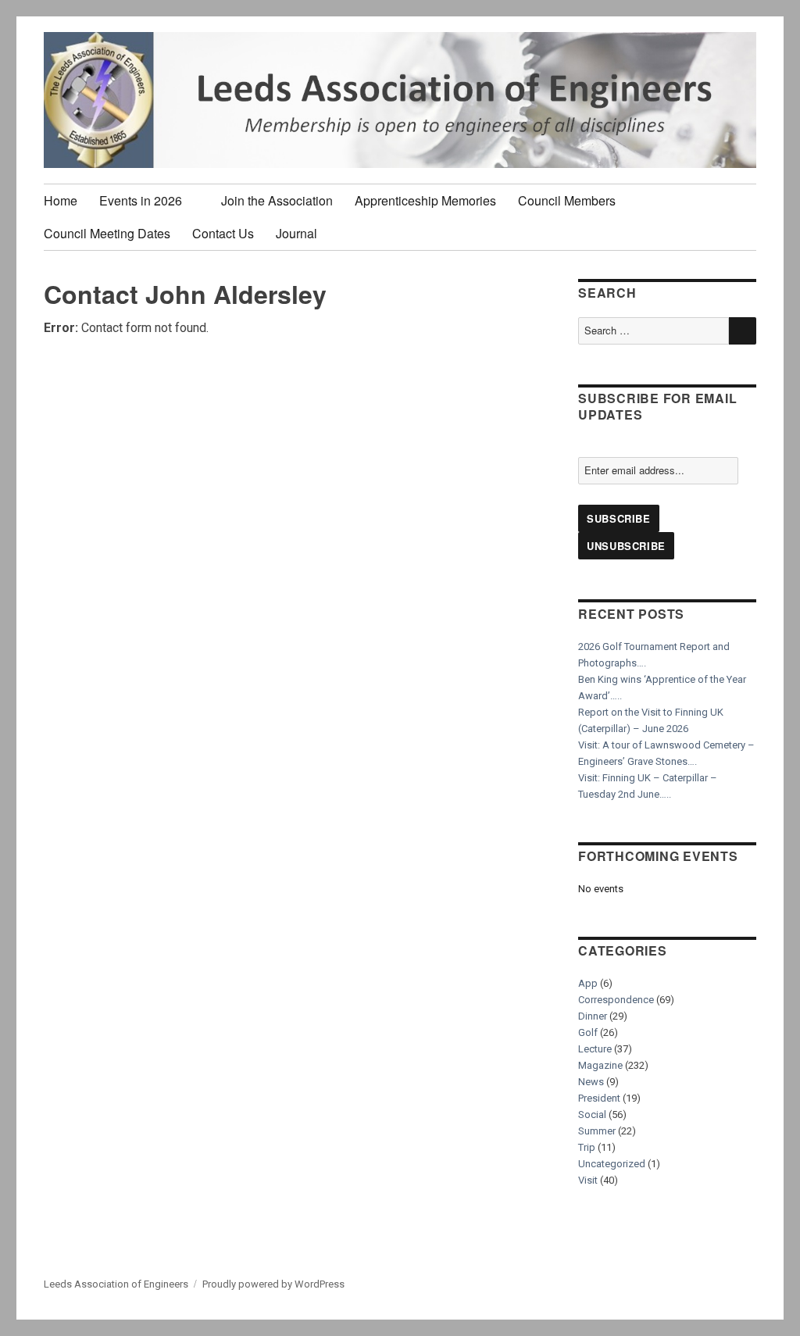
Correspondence (616, 1000)
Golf (588, 1032)
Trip (586, 1147)
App (588, 983)
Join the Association (277, 200)
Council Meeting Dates (107, 233)
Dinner (592, 1016)
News (591, 1082)
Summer (597, 1131)
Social (592, 1114)
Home (60, 200)
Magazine (600, 1065)
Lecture (595, 1049)
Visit (588, 1180)
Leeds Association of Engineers (116, 1284)
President (599, 1098)
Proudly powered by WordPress (273, 1284)
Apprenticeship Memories (425, 200)
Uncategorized (611, 1164)
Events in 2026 (140, 200)
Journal (296, 233)
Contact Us (223, 233)
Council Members (567, 200)
